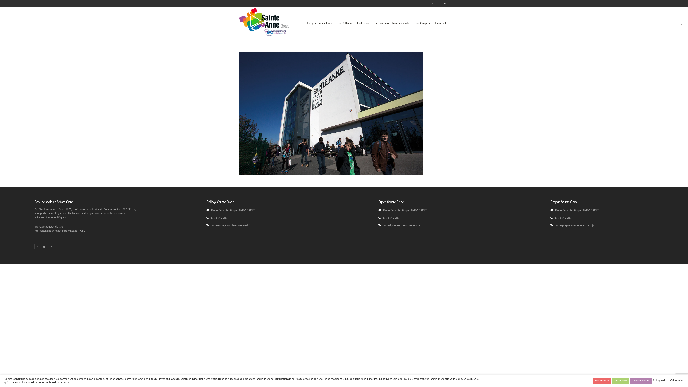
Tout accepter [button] (602, 381)
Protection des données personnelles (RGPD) (60, 231)
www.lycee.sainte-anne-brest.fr (401, 225)
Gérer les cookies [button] (640, 381)
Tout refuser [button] (620, 381)
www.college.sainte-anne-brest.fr (230, 225)
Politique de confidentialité (668, 380)
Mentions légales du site (48, 227)
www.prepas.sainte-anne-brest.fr (574, 225)
